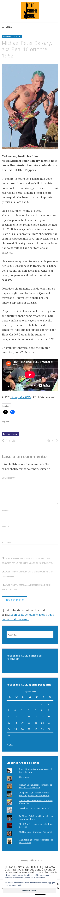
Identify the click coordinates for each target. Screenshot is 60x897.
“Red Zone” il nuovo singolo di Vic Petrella (36, 825)
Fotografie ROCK (21, 397)
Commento (8, 477)
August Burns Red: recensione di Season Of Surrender (35, 786)
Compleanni (11, 434)
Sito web (6, 542)
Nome (5, 510)
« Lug (10, 744)
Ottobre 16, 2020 (11, 36)
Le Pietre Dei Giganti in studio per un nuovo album (36, 817)
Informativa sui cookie (13, 885)
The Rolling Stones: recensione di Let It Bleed (36, 841)
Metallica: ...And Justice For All (34, 808)
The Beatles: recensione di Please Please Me (35, 802)
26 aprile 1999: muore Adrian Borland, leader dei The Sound (34, 794)
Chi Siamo (24, 776)
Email (5, 526)
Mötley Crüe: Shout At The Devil (35, 831)
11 (15, 716)
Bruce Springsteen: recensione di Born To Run (35, 770)
